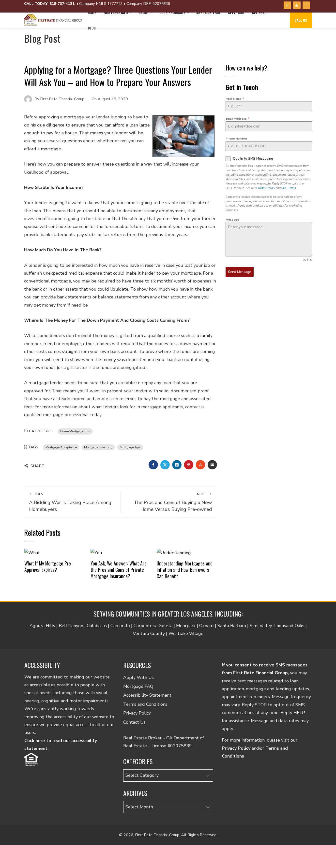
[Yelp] (287, 5)
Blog (92, 27)
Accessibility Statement (147, 695)
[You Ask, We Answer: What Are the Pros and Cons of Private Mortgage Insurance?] (96, 552)
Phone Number (236, 139)
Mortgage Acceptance (61, 447)
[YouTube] (296, 5)
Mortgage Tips (130, 447)
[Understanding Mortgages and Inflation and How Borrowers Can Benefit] (174, 552)
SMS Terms (288, 188)
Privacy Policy (265, 188)
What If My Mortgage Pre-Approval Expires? (48, 566)
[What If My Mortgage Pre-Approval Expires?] (32, 552)
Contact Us (134, 722)
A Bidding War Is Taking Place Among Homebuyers (70, 502)
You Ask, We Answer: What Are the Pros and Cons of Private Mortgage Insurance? (119, 569)
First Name (235, 99)
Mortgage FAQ (138, 686)
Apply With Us (138, 677)
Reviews (258, 12)
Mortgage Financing (98, 447)
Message (232, 220)
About (144, 12)
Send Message (239, 271)
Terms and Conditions (145, 704)
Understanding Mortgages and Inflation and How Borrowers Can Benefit (185, 569)
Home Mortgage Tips (75, 431)
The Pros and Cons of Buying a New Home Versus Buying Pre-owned (173, 502)
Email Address (237, 119)
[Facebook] (306, 5)
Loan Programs (172, 12)
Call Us (301, 20)
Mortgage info (116, 12)
